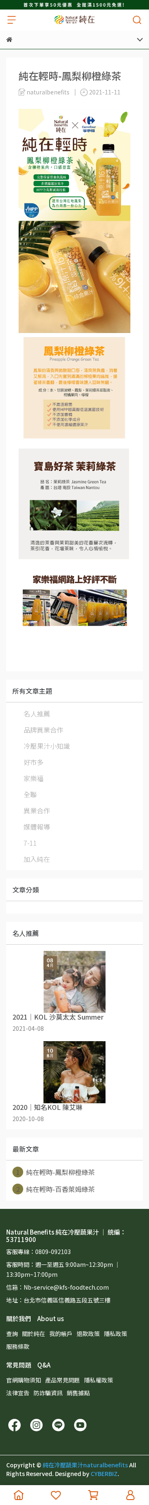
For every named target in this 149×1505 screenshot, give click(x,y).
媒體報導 (37, 827)
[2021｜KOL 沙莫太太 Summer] (74, 982)
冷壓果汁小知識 (47, 746)
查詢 (12, 1333)
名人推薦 (37, 714)
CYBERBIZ (104, 1473)
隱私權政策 (98, 1380)
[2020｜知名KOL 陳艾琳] (74, 1072)
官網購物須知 (23, 1380)
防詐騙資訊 (48, 1393)
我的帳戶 (60, 1333)
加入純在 (37, 859)
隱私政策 (115, 1333)
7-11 (30, 843)
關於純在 (33, 1333)
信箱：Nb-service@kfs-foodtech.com (57, 1287)
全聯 (30, 794)
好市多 (33, 762)
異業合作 (37, 810)
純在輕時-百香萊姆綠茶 (55, 1189)
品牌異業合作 (43, 730)
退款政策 (88, 1333)
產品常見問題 (62, 1380)
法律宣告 (17, 1393)
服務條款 (17, 1346)
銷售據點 (78, 1393)
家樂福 (33, 778)
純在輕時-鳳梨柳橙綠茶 (55, 1172)
